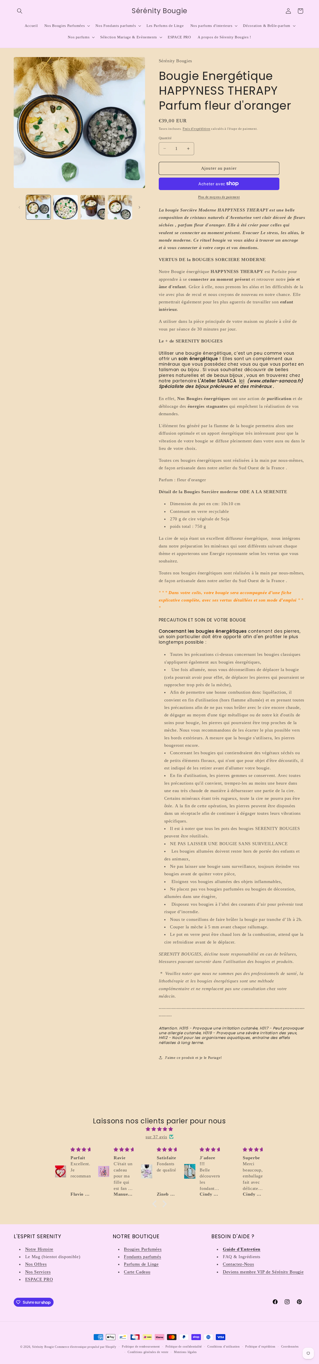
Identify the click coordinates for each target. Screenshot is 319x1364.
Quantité (165, 138)
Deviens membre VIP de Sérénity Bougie (263, 1271)
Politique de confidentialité (183, 1346)
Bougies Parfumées (142, 1249)
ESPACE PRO (39, 1279)
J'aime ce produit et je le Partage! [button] (193, 1057)
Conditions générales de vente (148, 1352)
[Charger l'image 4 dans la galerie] (120, 207)
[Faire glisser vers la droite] (139, 207)
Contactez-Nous (238, 1264)
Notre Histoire (39, 1249)
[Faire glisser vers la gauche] (19, 207)
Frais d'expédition (196, 128)
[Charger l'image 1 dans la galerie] (38, 207)
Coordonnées (290, 1346)
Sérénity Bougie (43, 1347)
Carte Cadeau (137, 1271)
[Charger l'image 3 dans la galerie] (92, 207)
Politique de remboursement (141, 1346)
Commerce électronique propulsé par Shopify (85, 1347)
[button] (20, 11)
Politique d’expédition (260, 1346)
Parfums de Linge (141, 1264)
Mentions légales (185, 1352)
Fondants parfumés (142, 1256)
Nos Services (38, 1271)
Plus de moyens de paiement (219, 197)
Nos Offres (36, 1264)
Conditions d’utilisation (223, 1346)
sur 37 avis (156, 1136)
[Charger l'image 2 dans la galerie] (65, 207)
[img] (159, 1129)
